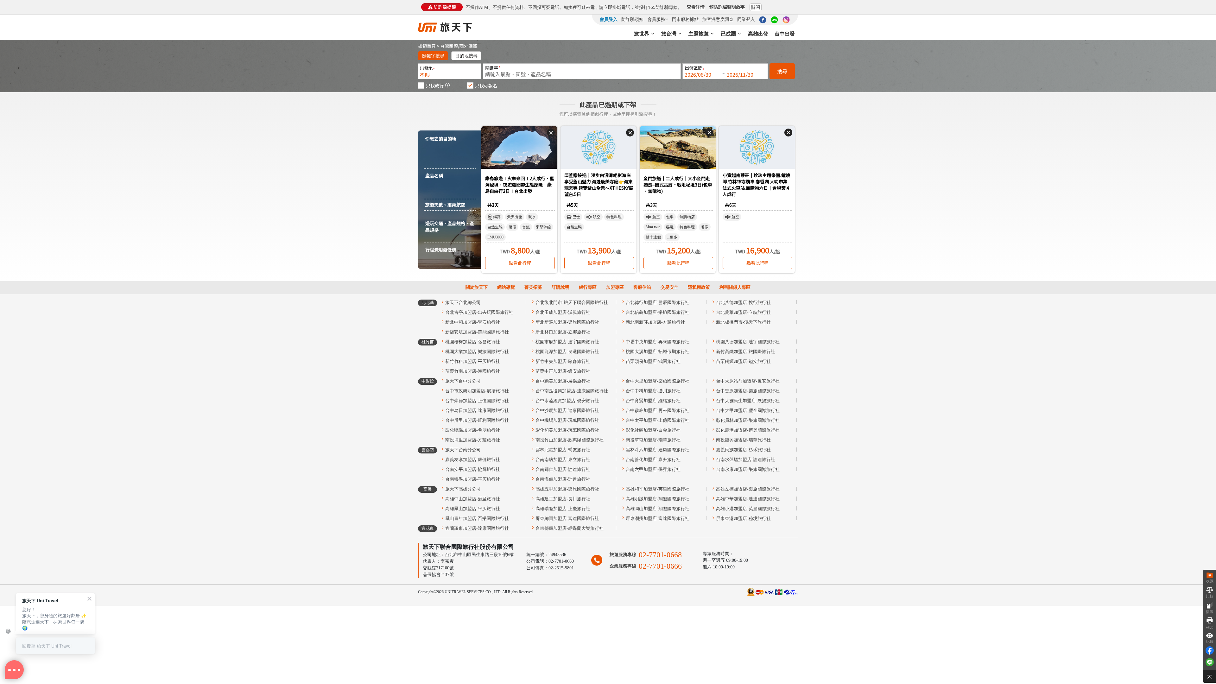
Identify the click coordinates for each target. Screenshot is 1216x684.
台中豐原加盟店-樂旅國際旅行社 (748, 391)
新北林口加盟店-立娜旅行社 (562, 332)
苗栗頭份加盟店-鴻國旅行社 (653, 361)
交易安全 (669, 287)
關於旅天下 (477, 287)
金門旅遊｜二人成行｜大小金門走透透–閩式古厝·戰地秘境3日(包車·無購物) (677, 184)
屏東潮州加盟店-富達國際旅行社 (657, 518)
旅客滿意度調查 (717, 19)
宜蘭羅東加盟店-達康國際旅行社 (477, 528)
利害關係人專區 (734, 287)
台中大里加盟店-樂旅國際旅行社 (657, 381)
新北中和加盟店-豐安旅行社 (472, 322)
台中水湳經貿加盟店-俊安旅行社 (567, 400)
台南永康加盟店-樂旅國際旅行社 (748, 469)
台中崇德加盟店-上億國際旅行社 (477, 400)
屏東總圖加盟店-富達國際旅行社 (567, 518)
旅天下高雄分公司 (463, 489)
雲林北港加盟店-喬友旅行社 (562, 449)
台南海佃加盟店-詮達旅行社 (562, 479)
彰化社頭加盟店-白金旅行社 (653, 430)
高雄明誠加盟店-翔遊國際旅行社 (657, 499)
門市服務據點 (685, 19)
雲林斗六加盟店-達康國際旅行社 (657, 449)
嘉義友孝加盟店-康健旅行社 (472, 459)
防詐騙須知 (632, 19)
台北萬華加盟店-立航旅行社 (743, 312)
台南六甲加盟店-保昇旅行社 (653, 469)
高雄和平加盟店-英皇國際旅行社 (657, 489)
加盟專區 (615, 287)
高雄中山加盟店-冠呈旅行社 (472, 499)
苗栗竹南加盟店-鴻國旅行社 (472, 371)
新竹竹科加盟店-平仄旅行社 (472, 361)
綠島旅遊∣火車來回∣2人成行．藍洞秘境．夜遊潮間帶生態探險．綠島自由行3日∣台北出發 (519, 184)
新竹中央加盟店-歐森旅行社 (562, 361)
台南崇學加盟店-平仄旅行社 (472, 479)
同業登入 (746, 19)
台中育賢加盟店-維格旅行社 (653, 400)
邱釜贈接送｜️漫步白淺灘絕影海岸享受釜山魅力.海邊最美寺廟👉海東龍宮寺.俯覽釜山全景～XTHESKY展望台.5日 (598, 185)
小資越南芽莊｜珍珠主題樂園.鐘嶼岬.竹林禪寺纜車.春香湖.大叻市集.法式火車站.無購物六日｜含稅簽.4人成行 (756, 185)
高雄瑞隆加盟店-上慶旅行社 (562, 508)
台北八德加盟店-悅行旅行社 (743, 302)
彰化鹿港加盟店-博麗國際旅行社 (748, 430)
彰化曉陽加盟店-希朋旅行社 (472, 430)
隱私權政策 (699, 287)
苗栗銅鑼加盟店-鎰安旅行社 (743, 361)
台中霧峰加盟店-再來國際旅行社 (657, 410)
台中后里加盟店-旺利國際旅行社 (477, 420)
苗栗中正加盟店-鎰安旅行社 (562, 371)
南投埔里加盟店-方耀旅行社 (472, 440)
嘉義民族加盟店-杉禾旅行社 (743, 449)
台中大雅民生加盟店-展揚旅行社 (748, 400)
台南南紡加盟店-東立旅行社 (562, 459)
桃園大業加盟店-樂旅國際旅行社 (477, 351)
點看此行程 (520, 263)
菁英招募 (533, 287)
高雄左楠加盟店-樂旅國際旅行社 (748, 489)
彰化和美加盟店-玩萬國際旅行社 (567, 430)
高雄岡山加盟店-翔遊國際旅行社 (657, 508)
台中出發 (785, 33)
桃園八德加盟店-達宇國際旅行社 (748, 341)
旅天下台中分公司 (463, 381)
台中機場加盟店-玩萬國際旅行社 (567, 420)
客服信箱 (642, 287)
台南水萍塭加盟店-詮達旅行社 (745, 459)
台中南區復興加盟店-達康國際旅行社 (571, 391)
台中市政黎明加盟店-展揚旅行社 (477, 391)
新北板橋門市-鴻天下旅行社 (743, 322)
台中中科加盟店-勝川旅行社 (653, 391)
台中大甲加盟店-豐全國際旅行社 (748, 410)
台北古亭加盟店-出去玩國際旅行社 (479, 312)
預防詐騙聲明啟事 (727, 7)
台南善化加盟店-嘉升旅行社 (653, 459)
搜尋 (782, 71)
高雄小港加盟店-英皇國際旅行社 (748, 508)
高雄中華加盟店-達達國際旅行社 (748, 499)
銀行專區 (588, 287)
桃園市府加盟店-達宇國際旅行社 (567, 341)
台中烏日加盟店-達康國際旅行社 (477, 410)
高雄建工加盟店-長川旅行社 (562, 499)
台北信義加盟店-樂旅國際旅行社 (657, 312)
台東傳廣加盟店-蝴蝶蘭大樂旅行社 (569, 528)
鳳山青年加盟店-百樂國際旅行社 (477, 518)
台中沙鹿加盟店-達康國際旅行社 (567, 410)
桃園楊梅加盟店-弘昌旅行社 (472, 341)
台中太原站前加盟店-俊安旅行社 (748, 381)
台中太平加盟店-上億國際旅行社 (657, 420)
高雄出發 (758, 33)
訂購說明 (560, 287)
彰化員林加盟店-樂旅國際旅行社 (748, 420)
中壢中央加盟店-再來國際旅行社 (657, 341)
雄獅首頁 (427, 46)
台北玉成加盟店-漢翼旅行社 (562, 312)
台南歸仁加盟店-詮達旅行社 (562, 469)
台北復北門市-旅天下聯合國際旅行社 (571, 302)
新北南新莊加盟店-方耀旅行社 (655, 322)
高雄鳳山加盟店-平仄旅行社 (472, 508)
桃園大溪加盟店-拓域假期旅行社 (657, 351)
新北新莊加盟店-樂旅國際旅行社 (567, 322)
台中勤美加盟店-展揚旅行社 (562, 381)
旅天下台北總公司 (463, 302)
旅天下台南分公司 (463, 449)
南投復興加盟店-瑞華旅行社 (743, 440)
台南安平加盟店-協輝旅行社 (472, 469)
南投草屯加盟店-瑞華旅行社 (653, 440)
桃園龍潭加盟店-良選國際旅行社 (567, 351)
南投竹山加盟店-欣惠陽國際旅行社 (569, 440)
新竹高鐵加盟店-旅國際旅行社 (745, 351)
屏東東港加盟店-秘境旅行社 (743, 518)
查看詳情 (696, 7)
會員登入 (609, 19)
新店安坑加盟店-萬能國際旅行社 (477, 332)
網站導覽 (506, 287)
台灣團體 (449, 46)
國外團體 (468, 46)
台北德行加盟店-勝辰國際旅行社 (657, 302)
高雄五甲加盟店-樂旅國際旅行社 (567, 489)
